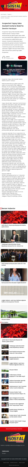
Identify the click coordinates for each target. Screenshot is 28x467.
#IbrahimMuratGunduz (14, 465)
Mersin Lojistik (22, 462)
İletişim (4, 453)
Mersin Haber (6, 462)
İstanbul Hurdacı (14, 462)
